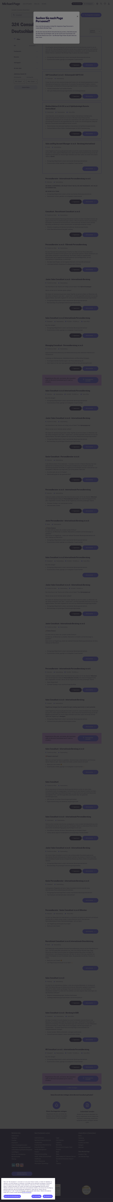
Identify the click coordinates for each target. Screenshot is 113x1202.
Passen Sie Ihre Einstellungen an (12, 1196)
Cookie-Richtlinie (26, 1192)
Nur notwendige (36, 1196)
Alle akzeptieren (48, 1196)
